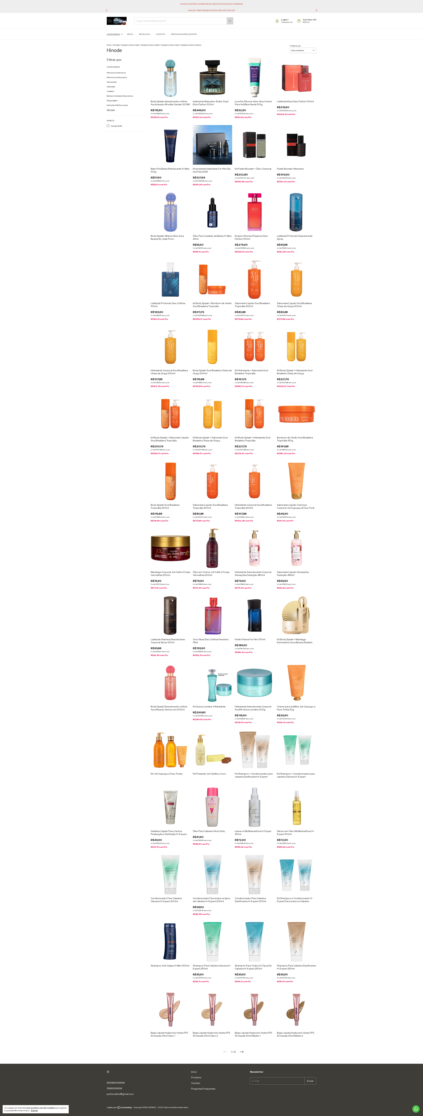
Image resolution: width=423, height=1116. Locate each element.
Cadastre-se (286, 22)
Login (284, 19)
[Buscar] (230, 20)
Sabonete (111, 86)
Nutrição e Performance (117, 105)
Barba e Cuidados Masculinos (120, 96)
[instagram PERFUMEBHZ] (108, 1071)
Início (130, 34)
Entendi (34, 1110)
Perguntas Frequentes (184, 34)
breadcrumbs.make (130, 45)
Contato (160, 34)
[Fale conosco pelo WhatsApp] (416, 1109)
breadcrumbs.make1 (150, 45)
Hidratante (111, 82)
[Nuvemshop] (119, 1108)
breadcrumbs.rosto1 (170, 45)
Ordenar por (295, 46)
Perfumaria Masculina (117, 77)
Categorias (113, 34)
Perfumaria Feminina (116, 72)
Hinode (116, 45)
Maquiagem (112, 100)
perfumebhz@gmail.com (120, 1094)
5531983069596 (116, 1082)
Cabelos (110, 91)
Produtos (144, 34)
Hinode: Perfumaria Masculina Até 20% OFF (211, 10)
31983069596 (114, 1088)
